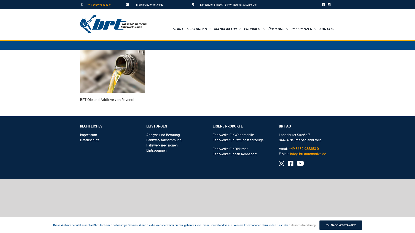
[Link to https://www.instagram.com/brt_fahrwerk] (281, 164)
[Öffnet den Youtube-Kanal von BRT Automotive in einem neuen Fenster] (300, 163)
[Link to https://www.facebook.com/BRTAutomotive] (323, 4)
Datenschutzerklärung (302, 225)
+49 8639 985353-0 (99, 4)
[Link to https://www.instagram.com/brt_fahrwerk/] (329, 4)
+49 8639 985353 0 (304, 149)
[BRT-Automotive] (113, 16)
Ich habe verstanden (341, 225)
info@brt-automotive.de (149, 4)
